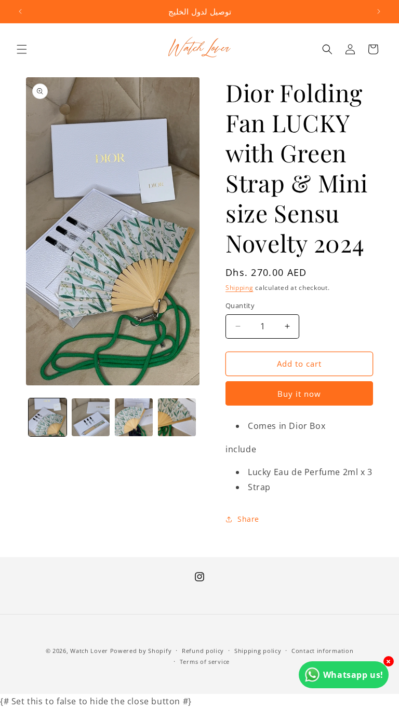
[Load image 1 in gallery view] (47, 417)
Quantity (240, 305)
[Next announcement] (378, 11)
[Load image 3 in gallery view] (134, 417)
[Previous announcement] (20, 11)
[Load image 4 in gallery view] (177, 417)
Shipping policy (258, 651)
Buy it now (299, 393)
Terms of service (205, 661)
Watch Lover (89, 651)
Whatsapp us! (353, 674)
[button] (21, 49)
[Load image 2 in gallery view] (91, 417)
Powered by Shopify (141, 651)
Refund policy (203, 651)
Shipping (239, 287)
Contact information (322, 651)
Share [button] (248, 519)
